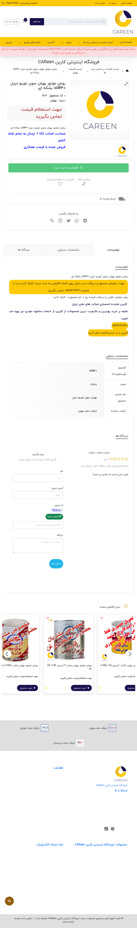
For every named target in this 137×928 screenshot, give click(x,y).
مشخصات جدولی (68, 250)
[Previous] (129, 654)
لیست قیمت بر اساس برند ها (98, 42)
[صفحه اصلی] (120, 22)
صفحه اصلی (126, 3)
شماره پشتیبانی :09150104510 (21, 3)
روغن (68, 42)
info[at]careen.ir (113, 811)
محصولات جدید (118, 855)
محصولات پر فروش (116, 863)
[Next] (7, 654)
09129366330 (120, 326)
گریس (51, 42)
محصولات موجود (118, 877)
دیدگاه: (59, 535)
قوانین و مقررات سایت (51, 779)
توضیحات (113, 250)
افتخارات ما (57, 786)
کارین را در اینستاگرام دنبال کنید (108, 333)
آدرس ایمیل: (57, 488)
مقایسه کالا (84, 179)
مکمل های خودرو (32, 42)
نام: (61, 471)
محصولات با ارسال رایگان (114, 899)
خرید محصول (80, 688)
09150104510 (114, 817)
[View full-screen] (126, 84)
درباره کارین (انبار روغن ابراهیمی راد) (43, 801)
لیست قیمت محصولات (50, 793)
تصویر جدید (53, 516)
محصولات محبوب (117, 885)
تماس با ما (100, 3)
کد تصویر (58, 505)
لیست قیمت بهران (75, 70)
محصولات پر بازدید (117, 870)
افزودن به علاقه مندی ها (60, 179)
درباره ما (112, 3)
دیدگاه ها (24, 250)
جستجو (36, 21)
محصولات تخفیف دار (116, 892)
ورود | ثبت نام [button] (11, 21)
